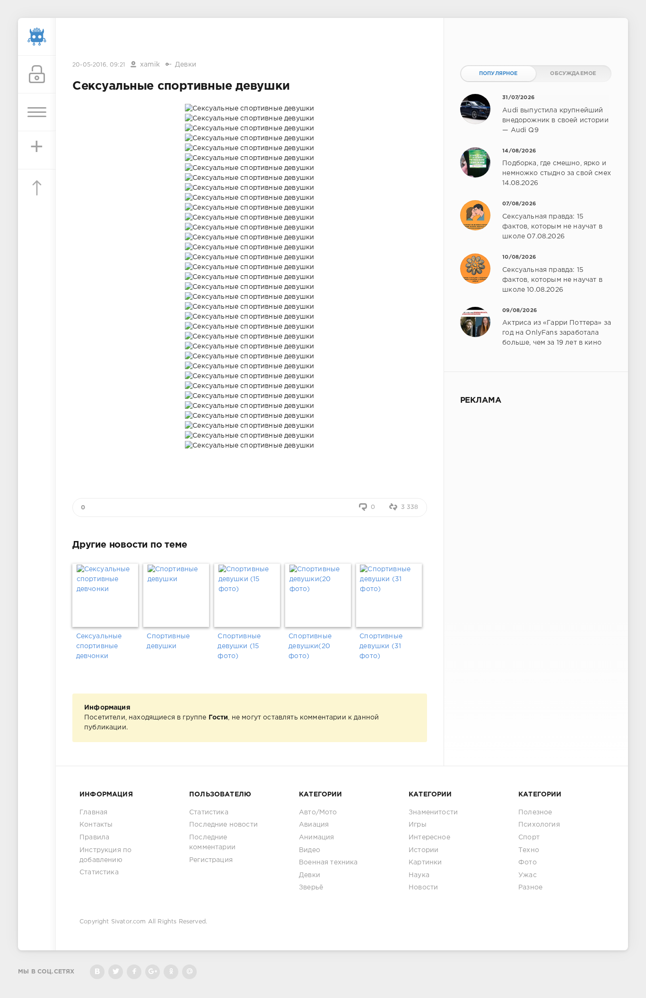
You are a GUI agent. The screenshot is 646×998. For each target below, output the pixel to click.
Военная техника (328, 862)
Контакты (96, 825)
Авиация (314, 825)
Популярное (498, 73)
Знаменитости (433, 812)
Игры (418, 825)
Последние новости (223, 825)
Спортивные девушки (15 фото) (239, 646)
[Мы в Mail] (189, 971)
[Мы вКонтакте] (97, 971)
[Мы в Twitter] (115, 971)
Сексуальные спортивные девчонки (99, 646)
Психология (539, 825)
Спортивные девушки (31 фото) (380, 646)
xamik (150, 65)
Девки (185, 65)
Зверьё (311, 887)
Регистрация (211, 860)
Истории (423, 850)
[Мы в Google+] (152, 971)
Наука (419, 875)
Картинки (425, 862)
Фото (527, 862)
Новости (423, 887)
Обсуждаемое (573, 73)
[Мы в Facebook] (134, 971)
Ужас (527, 875)
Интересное (429, 837)
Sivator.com (128, 921)
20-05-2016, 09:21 (98, 65)
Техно (528, 850)
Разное (530, 887)
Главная (93, 812)
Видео (309, 850)
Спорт (529, 837)
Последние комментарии (212, 842)
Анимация (316, 837)
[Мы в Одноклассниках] (171, 971)
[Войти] (37, 74)
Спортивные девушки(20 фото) (310, 646)
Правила (94, 837)
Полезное (535, 812)
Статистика (99, 872)
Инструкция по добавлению (105, 855)
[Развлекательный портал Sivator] (37, 37)
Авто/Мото (318, 812)
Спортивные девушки (168, 641)
